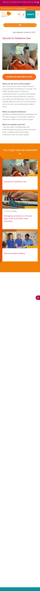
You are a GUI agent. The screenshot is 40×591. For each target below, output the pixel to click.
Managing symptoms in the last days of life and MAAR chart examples (18, 218)
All (20, 25)
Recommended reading (14, 253)
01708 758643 (21, 8)
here (20, 4)
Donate (30, 14)
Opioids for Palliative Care (15, 182)
